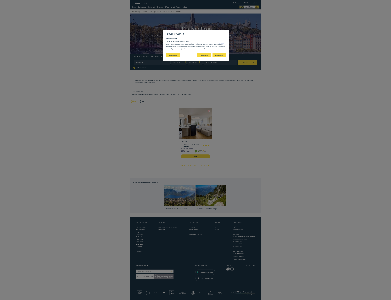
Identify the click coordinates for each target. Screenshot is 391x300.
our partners (221, 43)
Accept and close (219, 55)
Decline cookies (204, 55)
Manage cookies (173, 55)
